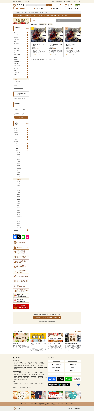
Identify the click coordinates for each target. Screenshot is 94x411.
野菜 (15, 41)
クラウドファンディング (76, 1)
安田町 (18, 188)
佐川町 (18, 221)
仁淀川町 (19, 192)
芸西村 (18, 156)
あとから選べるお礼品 (18, 88)
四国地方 (16, 141)
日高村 (18, 161)
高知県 (17, 150)
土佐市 (18, 172)
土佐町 (18, 185)
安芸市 (18, 212)
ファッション (17, 72)
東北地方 (16, 130)
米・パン (16, 37)
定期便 (15, 85)
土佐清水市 (19, 216)
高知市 (18, 205)
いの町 (18, 183)
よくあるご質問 (67, 1)
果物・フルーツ (17, 39)
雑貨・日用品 (17, 65)
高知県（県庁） (20, 176)
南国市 (18, 190)
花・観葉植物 (17, 77)
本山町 (18, 214)
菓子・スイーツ (17, 50)
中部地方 (16, 134)
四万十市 (19, 168)
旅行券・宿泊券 (17, 61)
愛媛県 (17, 148)
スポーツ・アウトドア (18, 68)
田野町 (18, 203)
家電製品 (16, 59)
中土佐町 (19, 227)
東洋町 (18, 207)
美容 (15, 70)
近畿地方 (16, 137)
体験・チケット (17, 63)
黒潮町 (18, 165)
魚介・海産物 (17, 34)
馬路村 (18, 154)
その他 (15, 79)
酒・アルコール (17, 46)
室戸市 (18, 163)
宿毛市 (18, 225)
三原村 (18, 196)
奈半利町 (19, 170)
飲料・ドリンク (17, 48)
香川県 (17, 145)
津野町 (18, 174)
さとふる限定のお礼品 (18, 98)
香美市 (18, 152)
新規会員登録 (59, 1)
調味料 (15, 57)
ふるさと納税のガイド (55, 5)
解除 (28, 28)
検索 (49, 5)
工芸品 (15, 74)
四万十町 (19, 179)
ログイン (54, 1)
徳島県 (17, 143)
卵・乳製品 (16, 43)
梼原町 (18, 223)
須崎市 (18, 159)
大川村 (18, 181)
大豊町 (18, 201)
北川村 (18, 219)
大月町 (18, 194)
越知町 (18, 210)
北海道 (15, 128)
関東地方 (16, 132)
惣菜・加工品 (17, 54)
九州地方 (16, 230)
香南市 (18, 199)
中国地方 (16, 139)
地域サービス (18, 81)
